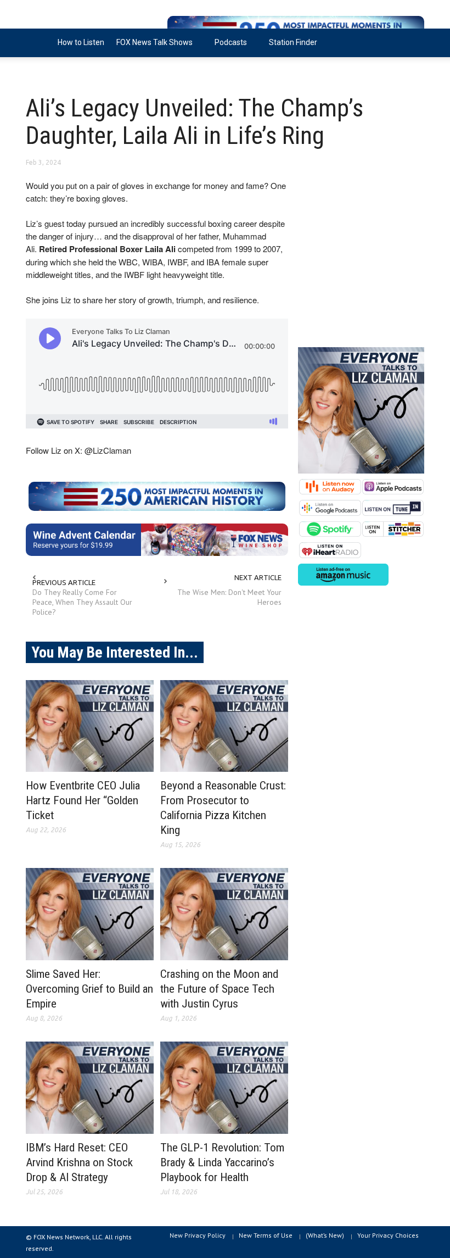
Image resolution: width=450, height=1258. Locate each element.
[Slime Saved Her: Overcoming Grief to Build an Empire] (90, 914)
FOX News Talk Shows (151, 47)
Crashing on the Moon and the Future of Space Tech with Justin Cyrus (219, 988)
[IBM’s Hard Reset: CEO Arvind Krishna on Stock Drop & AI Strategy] (90, 1088)
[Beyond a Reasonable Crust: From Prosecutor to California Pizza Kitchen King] (224, 726)
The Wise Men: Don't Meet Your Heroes (229, 597)
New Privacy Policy (198, 1235)
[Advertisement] (361, 257)
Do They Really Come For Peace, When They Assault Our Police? (82, 602)
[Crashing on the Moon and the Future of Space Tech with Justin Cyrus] (224, 914)
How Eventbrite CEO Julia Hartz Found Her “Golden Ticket (83, 800)
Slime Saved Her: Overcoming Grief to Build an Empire (89, 988)
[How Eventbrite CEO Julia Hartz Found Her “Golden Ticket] (90, 726)
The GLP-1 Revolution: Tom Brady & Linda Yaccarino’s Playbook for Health (222, 1162)
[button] (413, 42)
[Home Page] (39, 43)
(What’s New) (325, 1235)
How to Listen (81, 42)
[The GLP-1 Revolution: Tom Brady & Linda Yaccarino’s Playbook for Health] (224, 1088)
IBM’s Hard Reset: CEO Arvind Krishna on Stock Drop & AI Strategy (79, 1162)
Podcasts (228, 47)
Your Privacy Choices (388, 1235)
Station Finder (293, 42)
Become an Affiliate (66, 70)
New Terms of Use (265, 1235)
